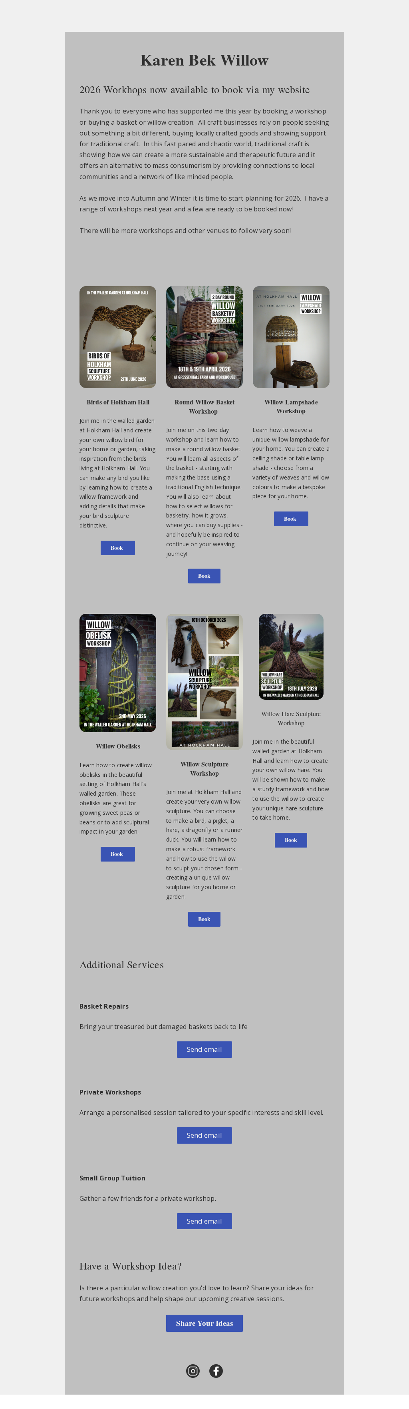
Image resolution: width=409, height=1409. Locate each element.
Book (118, 547)
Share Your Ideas (204, 1322)
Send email (204, 1049)
